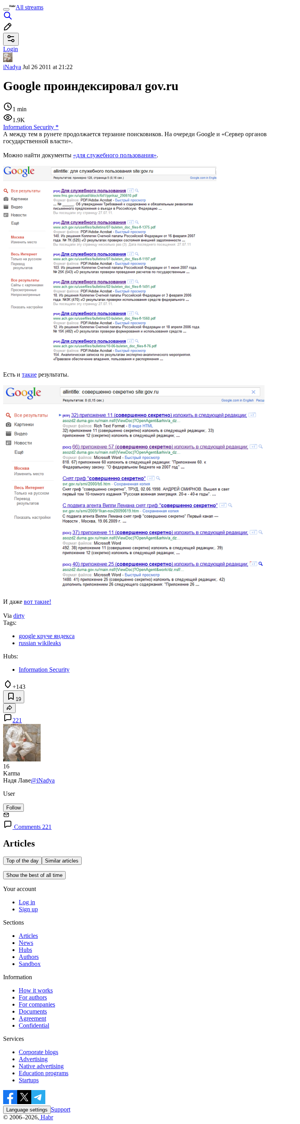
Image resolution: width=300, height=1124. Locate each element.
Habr (46, 1117)
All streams (29, 7)
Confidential (34, 1025)
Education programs (43, 1073)
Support (60, 1109)
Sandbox (30, 963)
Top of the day (22, 861)
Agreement (32, 1018)
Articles (28, 935)
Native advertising (41, 1066)
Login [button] (10, 49)
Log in (27, 902)
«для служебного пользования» (115, 155)
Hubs (25, 949)
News (26, 942)
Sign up (28, 909)
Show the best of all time (34, 875)
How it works (36, 990)
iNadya (12, 67)
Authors (29, 956)
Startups (29, 1080)
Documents (33, 1011)
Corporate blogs (38, 1052)
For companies (37, 1004)
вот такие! (37, 601)
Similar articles (62, 861)
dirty (19, 615)
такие (29, 374)
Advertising (33, 1059)
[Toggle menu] (6, 9)
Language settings (27, 1110)
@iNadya (43, 780)
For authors (33, 997)
